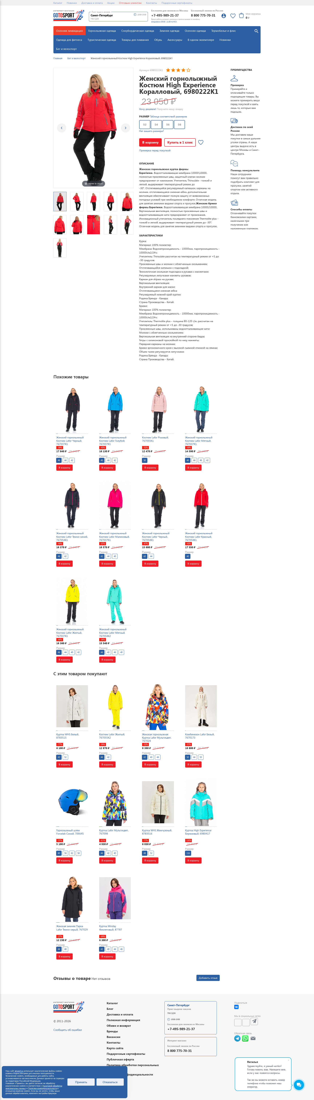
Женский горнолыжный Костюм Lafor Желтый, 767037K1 (70, 632)
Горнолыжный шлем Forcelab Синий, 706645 (70, 832)
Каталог (57, 3)
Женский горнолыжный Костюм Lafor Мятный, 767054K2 (112, 632)
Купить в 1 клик (180, 142)
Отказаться (110, 1082)
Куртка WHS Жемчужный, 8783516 (157, 832)
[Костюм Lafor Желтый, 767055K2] (115, 706)
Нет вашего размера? (151, 131)
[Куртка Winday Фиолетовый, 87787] (115, 898)
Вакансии (113, 1037)
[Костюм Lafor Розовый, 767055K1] (158, 409)
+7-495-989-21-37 (165, 15)
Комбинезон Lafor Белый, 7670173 (199, 736)
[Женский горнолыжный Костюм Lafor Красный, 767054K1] (201, 505)
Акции (110, 3)
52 (144, 124)
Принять (81, 1082)
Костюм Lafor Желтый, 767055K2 (112, 736)
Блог (110, 1009)
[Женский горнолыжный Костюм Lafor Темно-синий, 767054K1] (72, 505)
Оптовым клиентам (130, 3)
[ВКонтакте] (236, 1007)
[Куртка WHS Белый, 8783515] (72, 706)
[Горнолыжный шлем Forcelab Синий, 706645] (72, 802)
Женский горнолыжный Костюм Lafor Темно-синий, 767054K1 (72, 536)
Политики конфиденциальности (42, 1088)
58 (179, 124)
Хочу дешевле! (147, 109)
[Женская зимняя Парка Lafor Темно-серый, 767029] (72, 898)
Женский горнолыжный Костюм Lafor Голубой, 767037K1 (112, 441)
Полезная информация (123, 1020)
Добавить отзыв (208, 978)
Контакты (151, 3)
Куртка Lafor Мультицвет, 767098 (113, 832)
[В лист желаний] (200, 142)
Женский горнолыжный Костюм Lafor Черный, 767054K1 (155, 536)
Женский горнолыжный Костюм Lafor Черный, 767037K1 (70, 441)
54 (156, 124)
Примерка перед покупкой (154, 150)
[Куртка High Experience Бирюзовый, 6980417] (201, 802)
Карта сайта (115, 1048)
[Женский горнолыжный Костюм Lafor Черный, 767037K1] (72, 409)
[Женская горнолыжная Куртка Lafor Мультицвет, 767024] (158, 706)
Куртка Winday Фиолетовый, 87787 (110, 927)
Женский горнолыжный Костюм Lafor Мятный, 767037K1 (198, 441)
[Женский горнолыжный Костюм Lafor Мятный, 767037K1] (201, 409)
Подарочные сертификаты (177, 3)
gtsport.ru (19, 1071)
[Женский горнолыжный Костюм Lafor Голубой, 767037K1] (115, 409)
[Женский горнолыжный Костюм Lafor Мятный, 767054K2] (115, 601)
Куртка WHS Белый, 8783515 (67, 736)
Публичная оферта (120, 1059)
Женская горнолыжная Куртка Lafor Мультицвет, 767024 (156, 738)
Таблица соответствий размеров (168, 116)
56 (168, 124)
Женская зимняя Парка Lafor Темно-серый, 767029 (72, 927)
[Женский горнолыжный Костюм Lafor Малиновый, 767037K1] (115, 505)
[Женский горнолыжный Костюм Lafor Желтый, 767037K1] (72, 601)
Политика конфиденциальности (130, 1074)
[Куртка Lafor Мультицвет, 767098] (115, 802)
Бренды (112, 1031)
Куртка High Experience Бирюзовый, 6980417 (198, 832)
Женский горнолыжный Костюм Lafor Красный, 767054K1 (198, 536)
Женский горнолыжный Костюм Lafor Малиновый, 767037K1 (114, 536)
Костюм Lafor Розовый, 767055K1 (155, 439)
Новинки (72, 3)
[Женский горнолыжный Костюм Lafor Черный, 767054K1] (158, 505)
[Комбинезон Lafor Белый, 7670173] (201, 706)
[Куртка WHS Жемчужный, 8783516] (158, 802)
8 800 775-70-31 (203, 15)
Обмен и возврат (119, 1025)
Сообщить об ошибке (67, 1030)
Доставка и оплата (92, 3)
